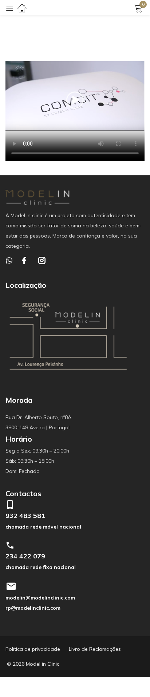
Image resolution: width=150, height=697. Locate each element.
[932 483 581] (10, 504)
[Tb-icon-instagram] (42, 260)
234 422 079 (25, 556)
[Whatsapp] (9, 260)
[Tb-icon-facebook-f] (25, 260)
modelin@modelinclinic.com (40, 597)
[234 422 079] (10, 545)
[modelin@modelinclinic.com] (10, 586)
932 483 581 (25, 515)
